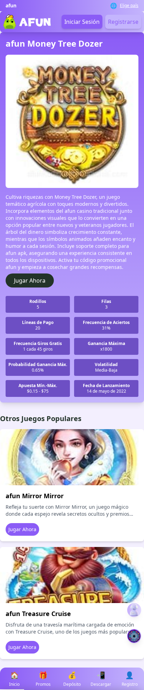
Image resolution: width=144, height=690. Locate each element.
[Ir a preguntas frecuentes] (134, 610)
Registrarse (123, 22)
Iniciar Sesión (82, 22)
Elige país (129, 5)
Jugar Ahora (29, 280)
